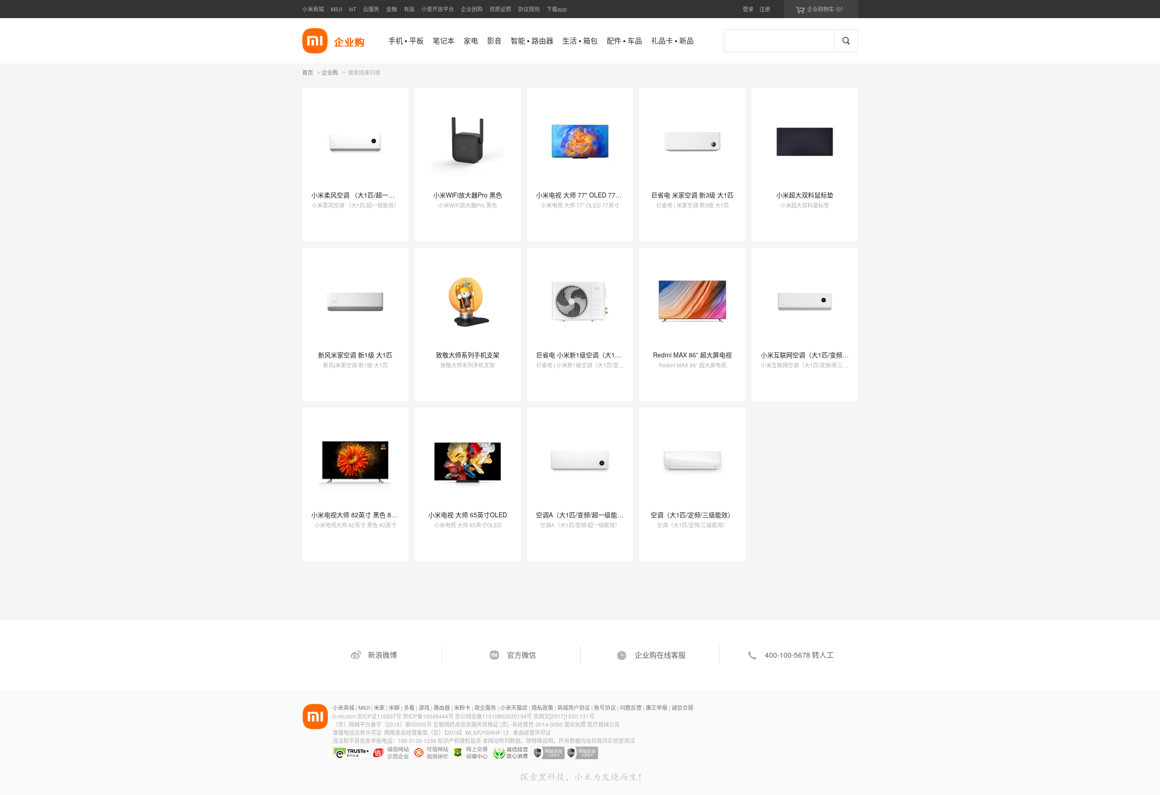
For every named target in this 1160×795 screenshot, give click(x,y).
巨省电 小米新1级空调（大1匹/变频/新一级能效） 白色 (613, 354)
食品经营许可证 (532, 732)
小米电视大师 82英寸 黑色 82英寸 (359, 514)
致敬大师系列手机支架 (467, 354)
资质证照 (500, 9)
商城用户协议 (573, 707)
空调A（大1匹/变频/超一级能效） (583, 514)
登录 (748, 9)
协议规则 (529, 9)
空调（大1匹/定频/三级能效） (692, 514)
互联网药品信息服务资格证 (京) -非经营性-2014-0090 (498, 724)
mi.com (347, 716)
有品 (409, 9)
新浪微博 (382, 655)
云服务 (371, 9)
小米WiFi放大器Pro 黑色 (467, 194)
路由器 (442, 707)
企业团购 (472, 9)
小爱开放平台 (437, 9)
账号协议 (605, 707)
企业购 (330, 73)
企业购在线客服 (660, 655)
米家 (379, 707)
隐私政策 (542, 707)
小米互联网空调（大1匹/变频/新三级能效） (821, 354)
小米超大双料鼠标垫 (804, 194)
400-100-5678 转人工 (799, 655)
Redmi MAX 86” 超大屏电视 (692, 354)
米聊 (394, 707)
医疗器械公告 (603, 724)
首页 (307, 72)
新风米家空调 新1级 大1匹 (355, 354)
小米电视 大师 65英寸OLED (467, 514)
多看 (409, 707)
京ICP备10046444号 (428, 716)
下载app (556, 9)
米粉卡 (462, 707)
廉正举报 (656, 707)
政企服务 (485, 707)
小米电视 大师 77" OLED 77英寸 (582, 194)
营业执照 (575, 724)
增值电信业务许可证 (357, 732)
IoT (352, 9)
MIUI (336, 9)
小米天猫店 (513, 707)
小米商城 (313, 9)
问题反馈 (631, 707)
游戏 (424, 707)
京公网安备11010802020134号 (494, 716)
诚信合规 (682, 707)
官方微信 (521, 655)
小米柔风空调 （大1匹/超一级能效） (362, 194)
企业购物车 (821, 9)
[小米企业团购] (315, 40)
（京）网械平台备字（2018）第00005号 (383, 724)
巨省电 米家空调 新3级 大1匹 (692, 194)
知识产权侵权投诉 (459, 740)
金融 (391, 9)
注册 (764, 9)
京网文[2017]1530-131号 (563, 716)
